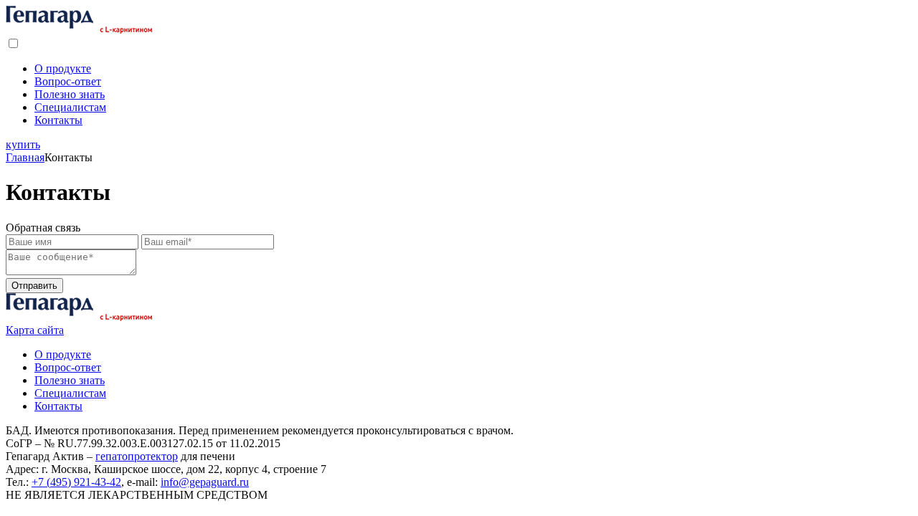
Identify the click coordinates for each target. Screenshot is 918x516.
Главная (25, 157)
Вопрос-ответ (67, 81)
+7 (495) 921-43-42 (76, 482)
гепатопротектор (136, 456)
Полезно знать (69, 94)
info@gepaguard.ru (205, 482)
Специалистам (70, 107)
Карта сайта (35, 330)
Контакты (58, 120)
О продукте (62, 68)
